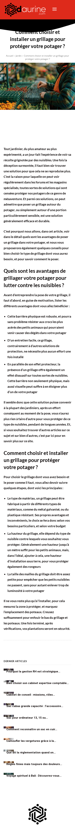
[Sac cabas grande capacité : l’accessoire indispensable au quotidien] (9, 704)
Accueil (9, 55)
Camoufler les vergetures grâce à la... (31, 741)
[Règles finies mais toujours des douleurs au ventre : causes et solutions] (9, 762)
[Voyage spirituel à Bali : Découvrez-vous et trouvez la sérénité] (9, 774)
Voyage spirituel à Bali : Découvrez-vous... (34, 775)
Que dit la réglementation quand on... (31, 752)
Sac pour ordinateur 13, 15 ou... (27, 717)
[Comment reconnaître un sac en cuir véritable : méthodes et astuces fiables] (9, 727)
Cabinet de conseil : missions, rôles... (30, 694)
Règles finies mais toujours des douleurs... (34, 764)
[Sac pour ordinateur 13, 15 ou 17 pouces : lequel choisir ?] (9, 716)
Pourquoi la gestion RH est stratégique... (33, 671)
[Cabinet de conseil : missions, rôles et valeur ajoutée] (9, 693)
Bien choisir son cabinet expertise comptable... (37, 683)
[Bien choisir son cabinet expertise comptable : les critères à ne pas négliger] (9, 681)
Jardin (18, 55)
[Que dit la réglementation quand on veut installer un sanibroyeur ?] (9, 751)
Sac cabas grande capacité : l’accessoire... (34, 706)
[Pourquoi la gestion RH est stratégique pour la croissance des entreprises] (9, 670)
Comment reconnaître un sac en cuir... (31, 729)
